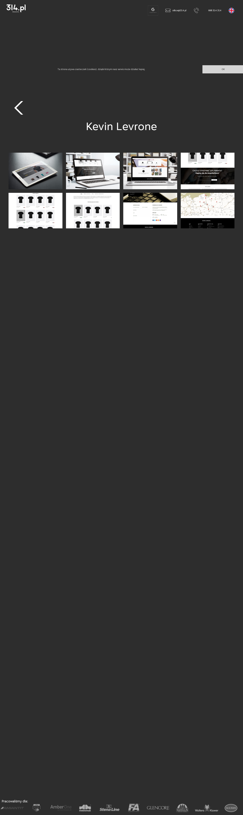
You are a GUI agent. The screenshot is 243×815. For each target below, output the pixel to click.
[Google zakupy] (153, 10)
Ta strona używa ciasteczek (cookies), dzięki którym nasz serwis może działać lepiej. (101, 69)
